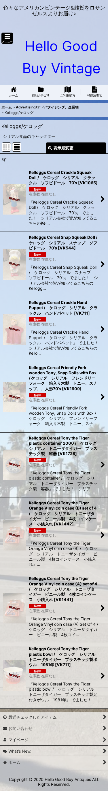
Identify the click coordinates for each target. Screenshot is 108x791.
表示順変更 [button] (63, 147)
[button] (7, 38)
